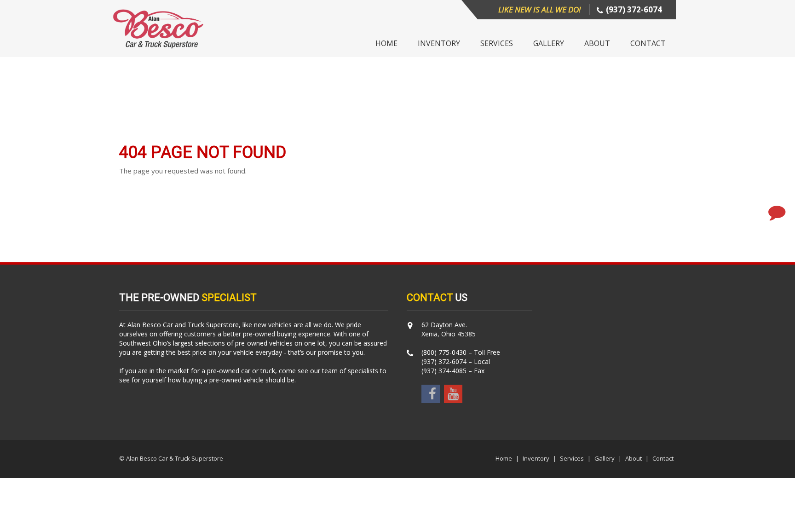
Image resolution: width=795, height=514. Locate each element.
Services (496, 43)
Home (386, 43)
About (597, 43)
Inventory (439, 43)
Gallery (548, 43)
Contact (648, 43)
